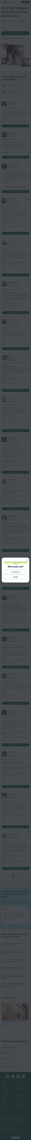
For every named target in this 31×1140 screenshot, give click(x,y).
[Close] (27, 560)
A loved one (15, 572)
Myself (15, 577)
